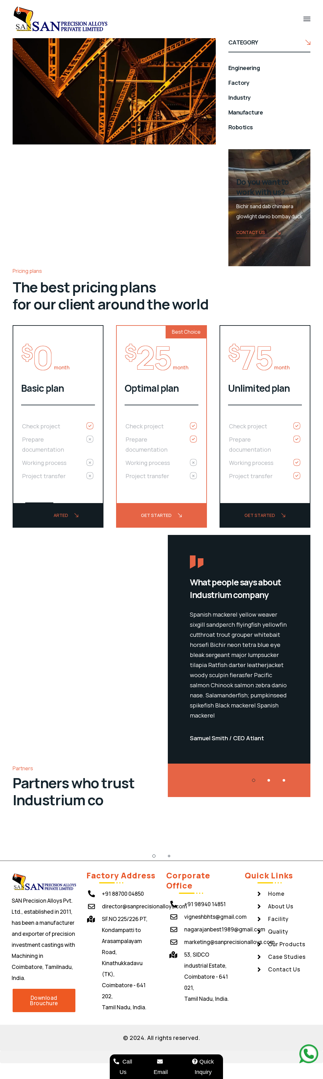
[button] (44, 1000)
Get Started (53, 515)
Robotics (240, 127)
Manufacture (245, 112)
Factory (238, 82)
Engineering (244, 68)
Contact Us (250, 232)
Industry (239, 97)
